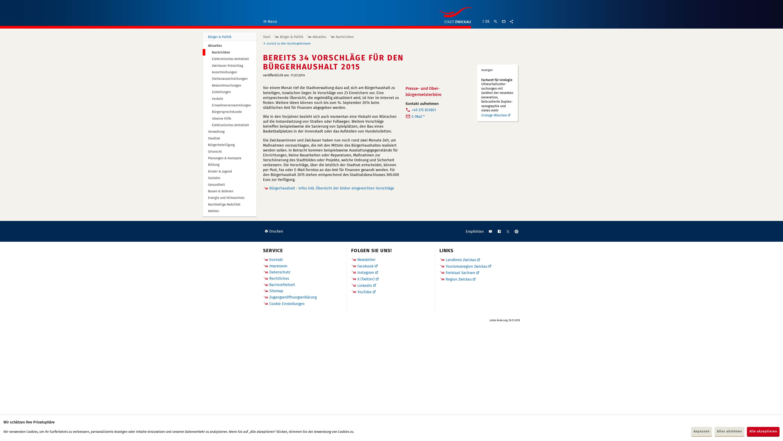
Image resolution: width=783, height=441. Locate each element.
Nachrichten (345, 37)
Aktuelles (319, 37)
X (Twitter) (366, 279)
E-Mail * (418, 116)
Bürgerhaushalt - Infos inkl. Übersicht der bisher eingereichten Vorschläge (331, 188)
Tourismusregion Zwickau (466, 266)
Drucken (276, 231)
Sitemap (276, 291)
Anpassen (701, 431)
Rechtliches (279, 278)
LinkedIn (364, 285)
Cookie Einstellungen (287, 304)
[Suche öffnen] (495, 21)
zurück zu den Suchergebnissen (289, 43)
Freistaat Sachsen (460, 273)
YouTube (364, 292)
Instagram (365, 272)
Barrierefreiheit (282, 285)
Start (266, 37)
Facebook (365, 266)
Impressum (278, 266)
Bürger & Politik (219, 37)
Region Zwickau (459, 279)
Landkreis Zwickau (461, 260)
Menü (270, 22)
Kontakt (276, 259)
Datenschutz (279, 272)
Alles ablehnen (729, 431)
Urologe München (494, 115)
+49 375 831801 (424, 110)
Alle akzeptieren (763, 431)
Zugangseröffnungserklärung (293, 297)
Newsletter (366, 259)
